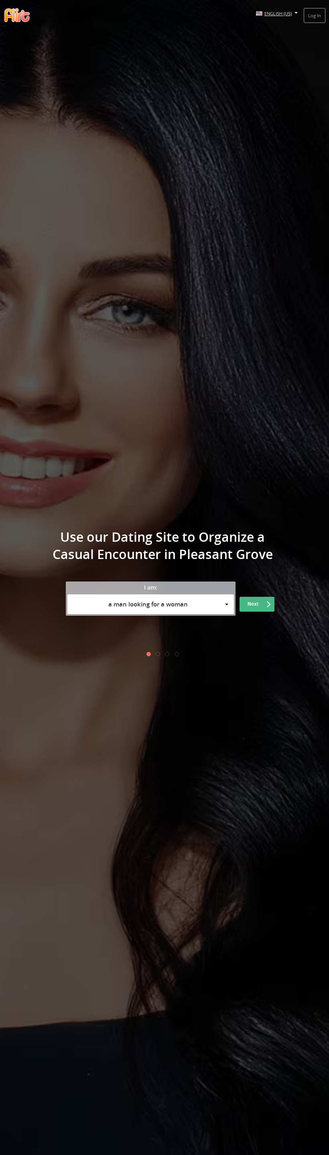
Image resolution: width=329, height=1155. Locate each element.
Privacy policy (209, 634)
